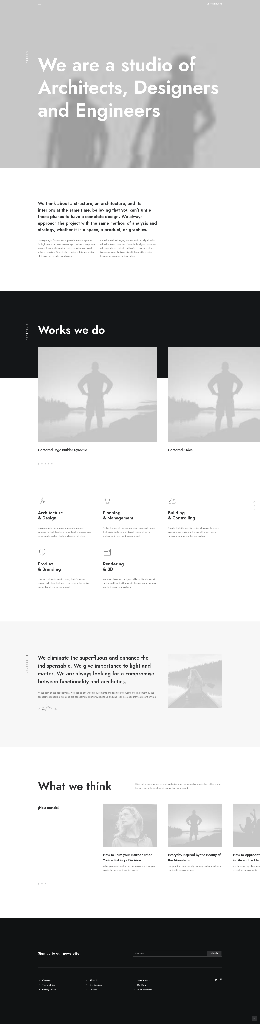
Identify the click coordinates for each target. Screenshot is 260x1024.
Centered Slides (180, 449)
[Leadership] (254, 518)
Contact (93, 989)
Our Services (96, 985)
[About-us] (254, 506)
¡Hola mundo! (48, 807)
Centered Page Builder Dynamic (62, 449)
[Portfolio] (254, 510)
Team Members (144, 989)
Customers (47, 980)
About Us (94, 980)
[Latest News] (254, 522)
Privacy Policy (49, 989)
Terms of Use (48, 985)
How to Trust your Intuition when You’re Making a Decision (127, 857)
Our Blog (141, 985)
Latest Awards (143, 980)
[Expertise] (254, 514)
